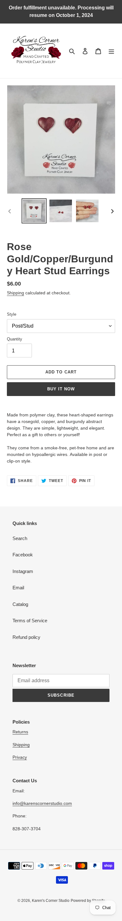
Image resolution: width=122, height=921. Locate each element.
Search (20, 538)
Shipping (15, 292)
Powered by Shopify (88, 900)
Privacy (20, 757)
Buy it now (61, 389)
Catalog (20, 604)
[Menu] (111, 51)
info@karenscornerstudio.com (42, 803)
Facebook (23, 554)
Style (11, 314)
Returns (20, 731)
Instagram (23, 571)
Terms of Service (30, 620)
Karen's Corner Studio (50, 900)
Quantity (14, 339)
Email (18, 587)
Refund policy (26, 637)
